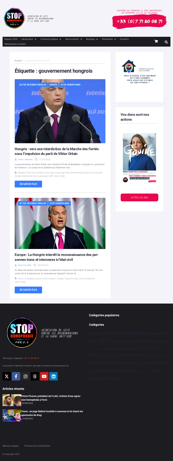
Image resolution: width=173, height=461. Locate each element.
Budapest (31, 278)
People (95, 362)
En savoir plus (28, 184)
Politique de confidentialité (37, 446)
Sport (93, 371)
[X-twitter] (7, 376)
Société (162, 363)
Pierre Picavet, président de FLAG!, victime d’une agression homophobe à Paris (51, 398)
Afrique (150, 333)
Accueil (18, 60)
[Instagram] (25, 376)
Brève (128, 342)
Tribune (146, 371)
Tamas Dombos (71, 278)
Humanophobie (130, 355)
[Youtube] (44, 376)
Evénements (127, 348)
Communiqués (143, 341)
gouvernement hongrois (80, 173)
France (96, 355)
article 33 (22, 278)
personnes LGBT (46, 176)
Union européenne (87, 278)
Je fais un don (139, 197)
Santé (148, 363)
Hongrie (18, 176)
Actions (95, 333)
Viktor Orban (20, 282)
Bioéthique (118, 341)
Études (116, 378)
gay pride (65, 173)
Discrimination (38, 173)
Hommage (109, 355)
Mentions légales (11, 446)
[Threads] (35, 376)
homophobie (97, 173)
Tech (140, 371)
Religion (137, 363)
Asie (158, 333)
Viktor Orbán (59, 176)
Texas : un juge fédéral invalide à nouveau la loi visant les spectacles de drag (52, 413)
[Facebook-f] (16, 376)
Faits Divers (147, 348)
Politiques (112, 363)
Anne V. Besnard (25, 159)
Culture (161, 341)
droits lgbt (49, 173)
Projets (127, 363)
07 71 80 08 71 (32, 358)
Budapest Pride (24, 173)
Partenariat (165, 356)
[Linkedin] (53, 376)
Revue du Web (24, 265)
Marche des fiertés (30, 176)
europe (58, 173)
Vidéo (106, 378)
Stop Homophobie (71, 84)
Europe (53, 84)
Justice (152, 355)
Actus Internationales (32, 84)
